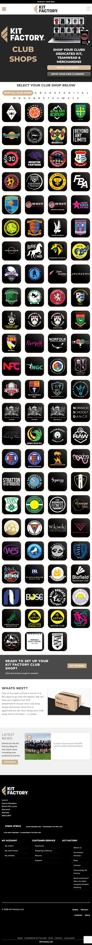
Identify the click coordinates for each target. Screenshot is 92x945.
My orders (9, 846)
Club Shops (69, 938)
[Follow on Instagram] (37, 909)
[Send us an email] (49, 909)
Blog (76, 860)
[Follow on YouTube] (58, 909)
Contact (77, 865)
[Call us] (52, 909)
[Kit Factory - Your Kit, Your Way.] (46, 9)
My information (11, 851)
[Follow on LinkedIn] (55, 909)
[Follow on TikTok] (40, 909)
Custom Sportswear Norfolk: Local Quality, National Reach (68, 744)
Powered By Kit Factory (36, 938)
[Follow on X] (43, 909)
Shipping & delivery (43, 851)
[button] (4, 9)
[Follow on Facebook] (34, 909)
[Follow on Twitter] (46, 909)
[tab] (17, 93)
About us (77, 848)
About (20, 938)
